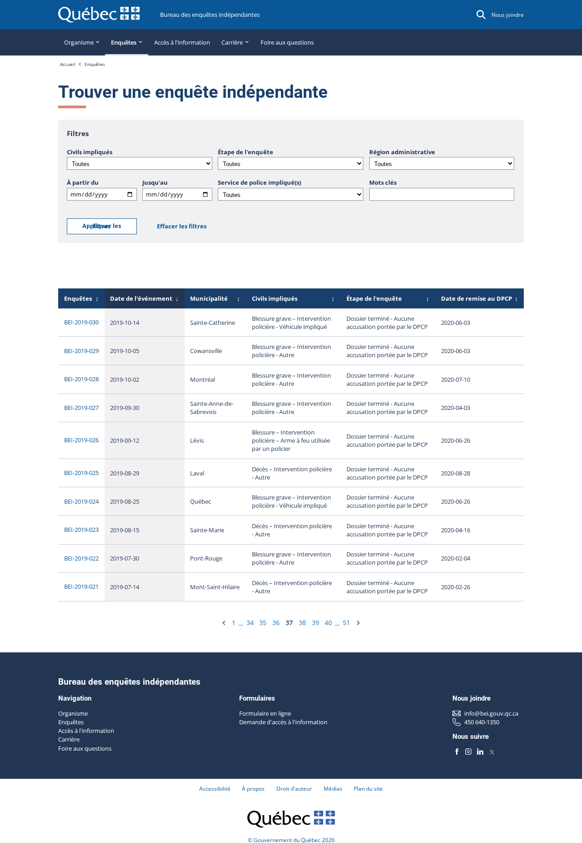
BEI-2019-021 (81, 586)
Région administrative (402, 152)
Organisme (73, 713)
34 (250, 622)
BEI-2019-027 (81, 408)
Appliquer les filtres (101, 226)
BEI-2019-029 (81, 351)
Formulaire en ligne (265, 713)
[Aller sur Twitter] (491, 751)
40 (328, 622)
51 (346, 622)
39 (315, 622)
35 (262, 622)
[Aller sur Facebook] (456, 751)
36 (276, 622)
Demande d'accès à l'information (283, 722)
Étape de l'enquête (245, 152)
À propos (253, 788)
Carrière (69, 739)
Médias (333, 788)
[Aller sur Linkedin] (480, 751)
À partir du (83, 182)
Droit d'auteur (294, 788)
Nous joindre (508, 14)
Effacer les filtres (181, 226)
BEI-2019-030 (81, 322)
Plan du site (368, 788)
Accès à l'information (182, 42)
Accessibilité (215, 788)
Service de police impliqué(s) (259, 182)
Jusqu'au (155, 182)
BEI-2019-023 (81, 529)
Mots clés (382, 182)
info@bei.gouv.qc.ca (491, 713)
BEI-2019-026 (81, 440)
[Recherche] (481, 14)
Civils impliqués (89, 152)
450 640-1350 (481, 722)
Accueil (67, 64)
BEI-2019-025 (81, 473)
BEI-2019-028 (81, 379)
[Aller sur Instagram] (468, 751)
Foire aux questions (287, 42)
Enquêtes (95, 64)
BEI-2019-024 (81, 501)
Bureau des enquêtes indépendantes (210, 14)
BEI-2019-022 (81, 558)
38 (302, 622)
